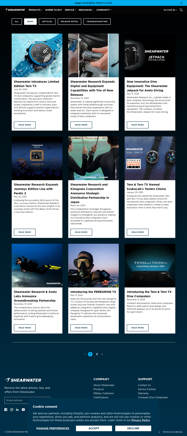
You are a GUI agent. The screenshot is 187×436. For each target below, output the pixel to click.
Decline (133, 428)
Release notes (69, 21)
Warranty (143, 393)
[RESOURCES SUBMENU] (93, 9)
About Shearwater (104, 385)
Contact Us (144, 385)
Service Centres (147, 389)
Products (99, 389)
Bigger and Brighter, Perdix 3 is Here (93, 3)
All (17, 21)
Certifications (101, 397)
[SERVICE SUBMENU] (75, 9)
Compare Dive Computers (153, 397)
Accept (94, 428)
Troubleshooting (97, 21)
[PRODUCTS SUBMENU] (41, 9)
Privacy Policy (140, 420)
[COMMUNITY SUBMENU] (111, 9)
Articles (47, 21)
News (30, 21)
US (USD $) (169, 10)
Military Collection (104, 393)
